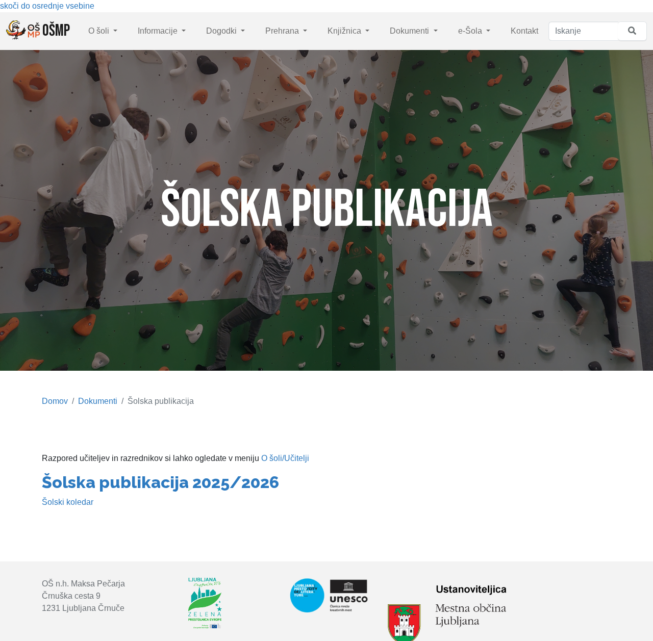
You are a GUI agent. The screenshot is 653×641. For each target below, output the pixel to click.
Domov (55, 401)
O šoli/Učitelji (285, 458)
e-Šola (471, 31)
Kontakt (524, 31)
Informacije (159, 31)
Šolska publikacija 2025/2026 (160, 482)
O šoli (99, 31)
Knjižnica (345, 31)
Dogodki (222, 31)
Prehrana (283, 31)
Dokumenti (410, 31)
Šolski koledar (67, 502)
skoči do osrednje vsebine (47, 6)
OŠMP (55, 31)
